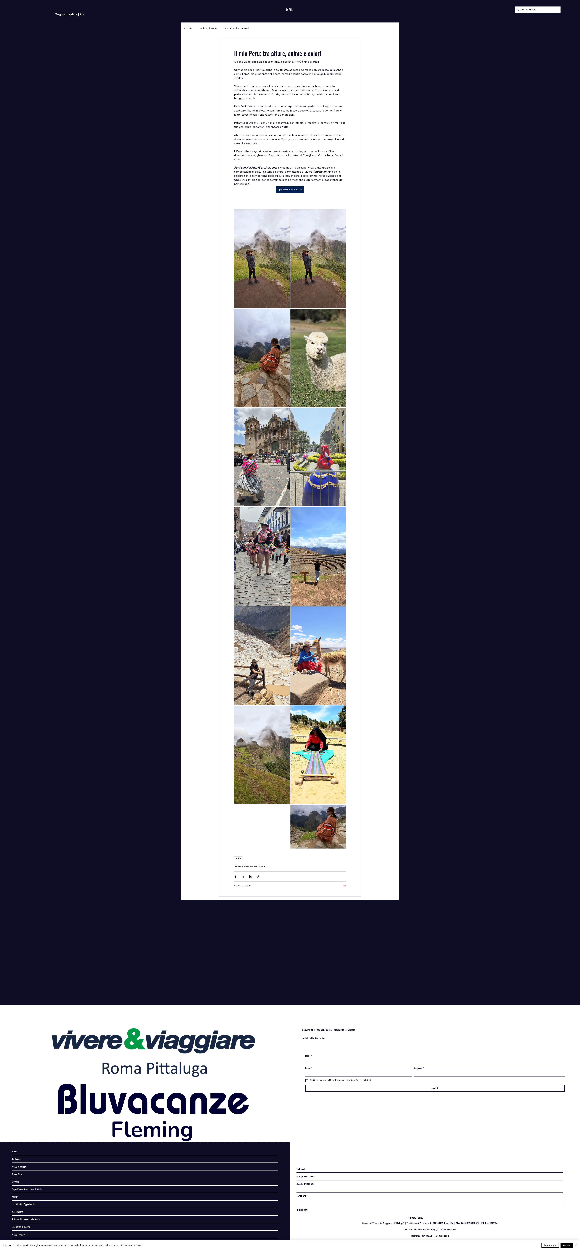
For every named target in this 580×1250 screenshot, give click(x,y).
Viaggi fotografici (19, 1234)
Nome (308, 1068)
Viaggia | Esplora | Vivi (70, 14)
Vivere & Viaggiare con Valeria (236, 28)
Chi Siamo (16, 1159)
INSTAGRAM (302, 1210)
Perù (238, 859)
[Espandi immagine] (262, 258)
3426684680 (442, 1235)
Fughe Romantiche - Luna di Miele (27, 1189)
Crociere (15, 1181)
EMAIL (308, 1055)
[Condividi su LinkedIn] (250, 876)
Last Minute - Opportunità (23, 1204)
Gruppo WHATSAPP (305, 1176)
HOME (14, 1151)
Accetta (566, 1245)
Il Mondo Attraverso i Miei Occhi (26, 1219)
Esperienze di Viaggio (207, 28)
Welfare (15, 1196)
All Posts (188, 28)
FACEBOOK (301, 1196)
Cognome (419, 1068)
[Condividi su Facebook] (235, 876)
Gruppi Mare (17, 1174)
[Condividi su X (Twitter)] (243, 876)
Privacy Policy (416, 1217)
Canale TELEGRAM (305, 1184)
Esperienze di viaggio (21, 1226)
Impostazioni (550, 1245)
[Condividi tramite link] (257, 876)
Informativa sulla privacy (131, 1245)
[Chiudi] (576, 1245)
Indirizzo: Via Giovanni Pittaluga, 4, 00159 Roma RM (430, 1229)
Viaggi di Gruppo (19, 1166)
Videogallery (17, 1211)
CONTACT (300, 1168)
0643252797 (427, 1235)
